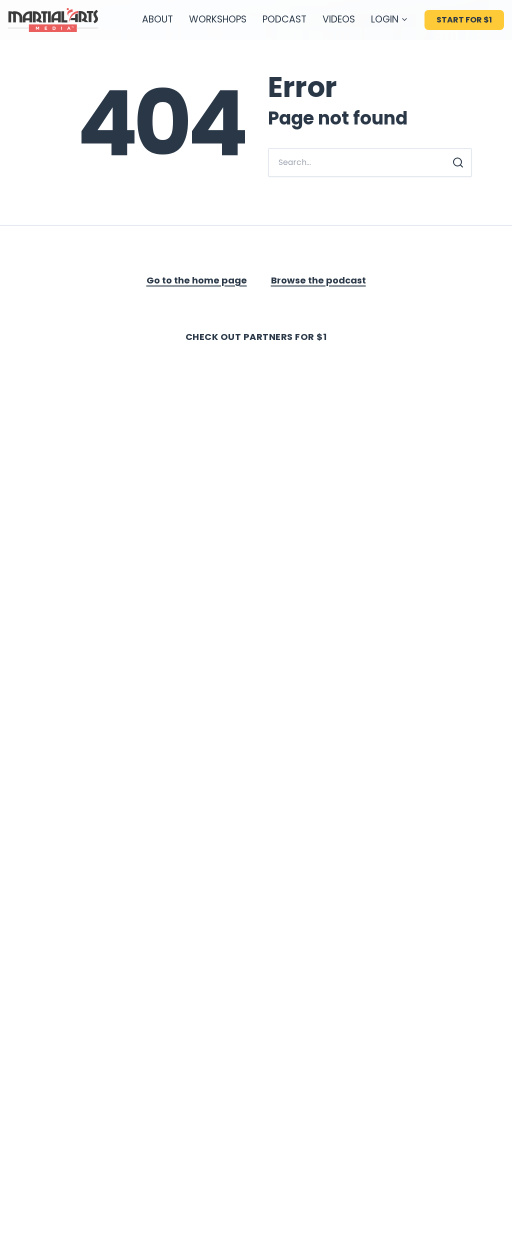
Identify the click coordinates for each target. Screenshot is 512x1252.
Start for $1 (464, 20)
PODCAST (284, 19)
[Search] (458, 162)
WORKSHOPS (217, 19)
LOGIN (384, 19)
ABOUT (157, 19)
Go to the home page (196, 280)
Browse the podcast (318, 280)
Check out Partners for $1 (256, 336)
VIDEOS (338, 19)
